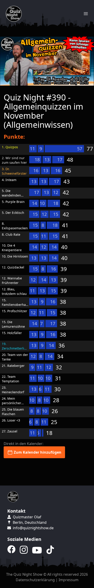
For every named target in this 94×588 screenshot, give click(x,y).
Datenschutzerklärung (35, 579)
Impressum (68, 579)
